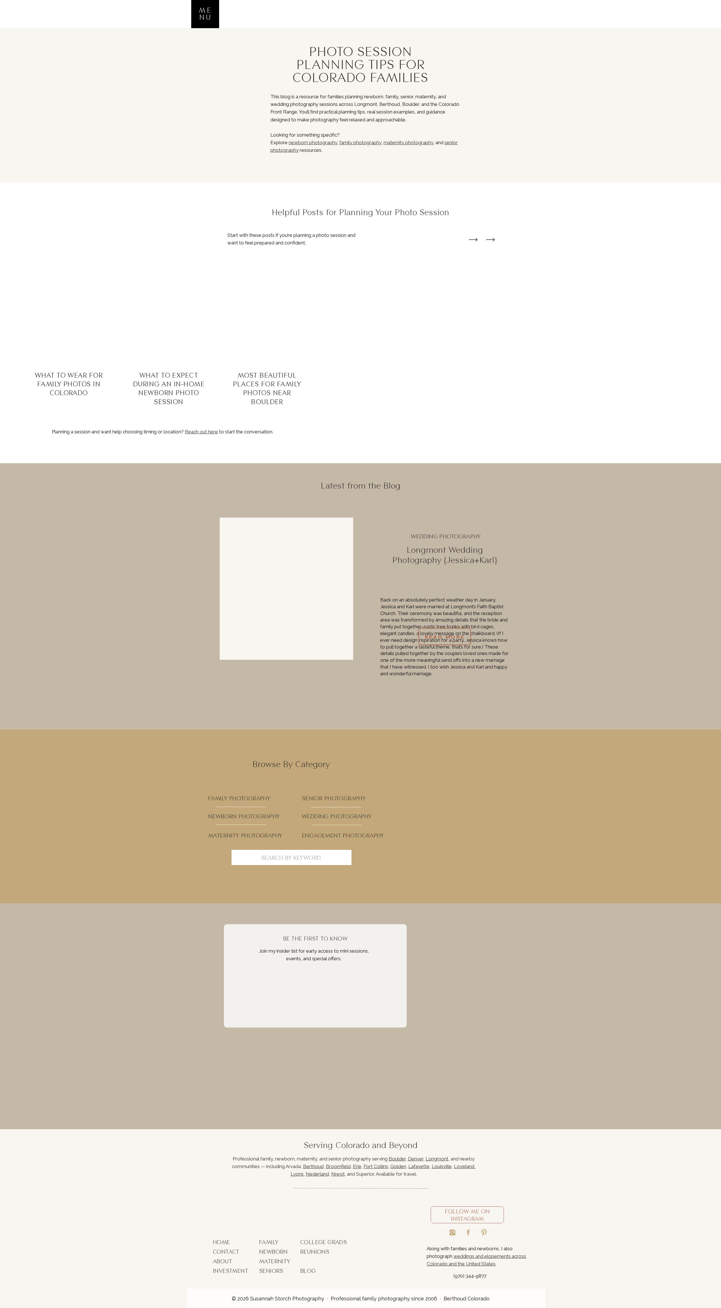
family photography (360, 142)
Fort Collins (376, 1166)
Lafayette (419, 1166)
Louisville (442, 1166)
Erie (357, 1166)
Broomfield (338, 1166)
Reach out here (201, 431)
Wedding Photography (446, 536)
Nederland (317, 1174)
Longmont (437, 1159)
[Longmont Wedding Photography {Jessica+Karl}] (286, 588)
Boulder (397, 1159)
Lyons (297, 1174)
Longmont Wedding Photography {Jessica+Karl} (444, 555)
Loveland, (464, 1166)
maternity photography (408, 142)
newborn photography (313, 142)
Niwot (338, 1174)
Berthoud (313, 1166)
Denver (415, 1159)
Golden (398, 1166)
